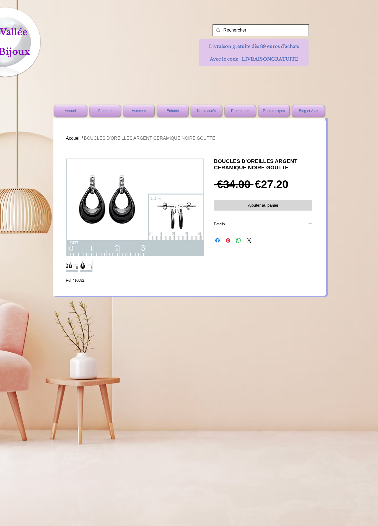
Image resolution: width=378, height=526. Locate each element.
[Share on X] (249, 240)
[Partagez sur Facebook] (217, 240)
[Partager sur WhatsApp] (238, 240)
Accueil (73, 138)
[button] (254, 46)
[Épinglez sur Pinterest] (228, 240)
